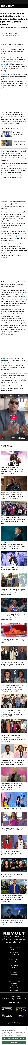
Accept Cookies (14, 1042)
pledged (15, 236)
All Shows (14, 950)
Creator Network (14, 959)
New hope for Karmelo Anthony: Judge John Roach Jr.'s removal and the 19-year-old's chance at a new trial (13, 520)
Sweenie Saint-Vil (8, 33)
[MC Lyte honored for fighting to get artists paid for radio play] (14, 558)
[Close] (26, 1028)
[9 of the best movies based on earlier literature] (14, 865)
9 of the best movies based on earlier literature (11, 875)
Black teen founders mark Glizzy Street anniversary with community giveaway (18, 135)
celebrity (19, 175)
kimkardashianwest (18, 378)
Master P (4, 44)
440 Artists (14, 961)
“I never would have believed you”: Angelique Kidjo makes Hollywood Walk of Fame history (12, 641)
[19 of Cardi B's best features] (14, 799)
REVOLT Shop (14, 990)
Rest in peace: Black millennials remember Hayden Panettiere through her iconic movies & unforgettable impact (11, 786)
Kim (23, 297)
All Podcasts (14, 952)
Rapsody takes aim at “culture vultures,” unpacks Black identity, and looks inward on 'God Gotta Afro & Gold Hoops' (12, 470)
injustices (24, 325)
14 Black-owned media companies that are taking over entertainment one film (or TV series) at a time (12, 664)
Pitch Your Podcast (14, 957)
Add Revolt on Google (11, 35)
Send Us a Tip (14, 972)
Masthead (14, 970)
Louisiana (4, 85)
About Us (14, 967)
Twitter (5, 375)
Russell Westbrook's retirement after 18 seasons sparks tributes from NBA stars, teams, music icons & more (12, 898)
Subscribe (14, 983)
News (1, 10)
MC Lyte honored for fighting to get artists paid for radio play (13, 568)
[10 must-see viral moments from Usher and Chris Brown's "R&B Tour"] (14, 911)
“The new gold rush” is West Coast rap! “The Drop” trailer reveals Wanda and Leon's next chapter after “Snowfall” (13, 713)
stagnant (10, 305)
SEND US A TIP (14, 1002)
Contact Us (14, 985)
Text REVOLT (14, 988)
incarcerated (14, 309)
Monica (9, 47)
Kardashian (8, 158)
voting (12, 223)
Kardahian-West (6, 244)
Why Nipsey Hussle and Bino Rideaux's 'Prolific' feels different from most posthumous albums (12, 853)
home (3, 114)
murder (16, 59)
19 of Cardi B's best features (11, 808)
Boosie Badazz (5, 358)
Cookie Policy (18, 1035)
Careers (14, 977)
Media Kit (14, 974)
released (19, 253)
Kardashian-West (6, 201)
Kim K (9, 175)
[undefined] (6, 134)
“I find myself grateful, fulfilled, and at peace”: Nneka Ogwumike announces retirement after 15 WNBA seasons (13, 617)
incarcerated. (5, 228)
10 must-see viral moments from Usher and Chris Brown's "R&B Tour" (12, 922)
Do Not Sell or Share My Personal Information (14, 1038)
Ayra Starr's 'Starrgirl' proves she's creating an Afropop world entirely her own (12, 830)
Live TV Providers (14, 954)
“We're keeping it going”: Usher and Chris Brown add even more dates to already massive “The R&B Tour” (13, 762)
